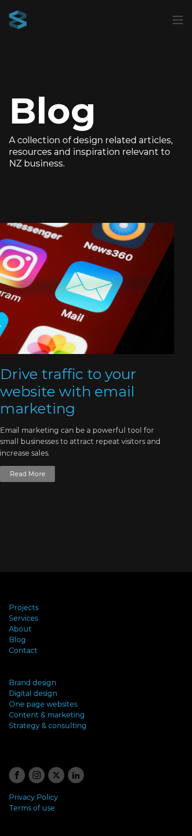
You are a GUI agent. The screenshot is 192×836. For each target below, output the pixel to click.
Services (23, 618)
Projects (23, 607)
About (20, 629)
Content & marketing (47, 715)
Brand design (32, 682)
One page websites (43, 704)
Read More (28, 474)
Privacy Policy (33, 797)
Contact (23, 650)
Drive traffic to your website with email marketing (68, 391)
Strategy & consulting (48, 725)
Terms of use (32, 808)
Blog (17, 640)
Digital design (33, 693)
